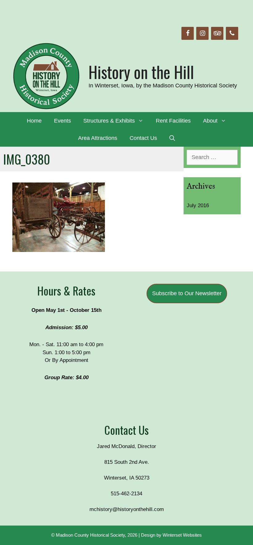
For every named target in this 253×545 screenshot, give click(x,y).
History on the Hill (141, 72)
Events (62, 121)
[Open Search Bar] (172, 138)
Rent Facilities (173, 121)
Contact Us (143, 138)
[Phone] (232, 33)
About (210, 121)
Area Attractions (97, 138)
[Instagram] (202, 33)
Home (34, 121)
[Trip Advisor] (217, 33)
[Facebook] (187, 33)
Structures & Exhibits (109, 121)
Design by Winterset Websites (171, 535)
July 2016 (198, 205)
